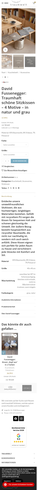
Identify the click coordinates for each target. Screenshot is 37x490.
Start (4, 72)
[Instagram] (21, 418)
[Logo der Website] (18, 3)
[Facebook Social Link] (8, 188)
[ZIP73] (26, 388)
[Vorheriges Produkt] (3, 77)
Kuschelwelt (13, 72)
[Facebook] (15, 418)
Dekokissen (9, 370)
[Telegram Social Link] (18, 188)
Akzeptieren (7, 481)
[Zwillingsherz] (10, 388)
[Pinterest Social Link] (13, 188)
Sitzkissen (6, 184)
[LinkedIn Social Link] (16, 188)
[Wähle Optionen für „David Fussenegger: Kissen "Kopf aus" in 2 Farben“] (4, 353)
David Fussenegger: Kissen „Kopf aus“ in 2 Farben (9, 361)
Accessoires (25, 72)
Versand (7, 125)
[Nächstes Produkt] (7, 77)
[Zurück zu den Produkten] (5, 77)
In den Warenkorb (19, 161)
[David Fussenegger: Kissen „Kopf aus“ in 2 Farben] (10, 344)
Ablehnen (18, 481)
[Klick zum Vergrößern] (5, 49)
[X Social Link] (11, 188)
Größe (4, 150)
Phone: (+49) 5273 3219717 (13, 413)
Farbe (4, 141)
